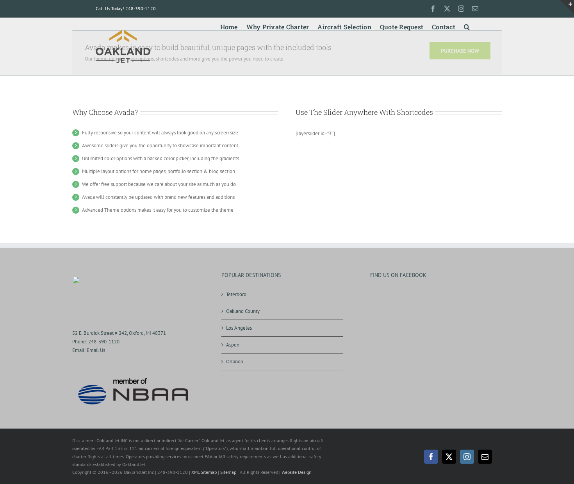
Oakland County (243, 311)
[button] (467, 25)
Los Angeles (239, 328)
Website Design (297, 472)
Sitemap (228, 472)
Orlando (234, 361)
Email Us (96, 350)
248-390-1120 (103, 341)
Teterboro (236, 294)
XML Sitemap (204, 472)
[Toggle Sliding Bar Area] (567, 7)
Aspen (232, 344)
